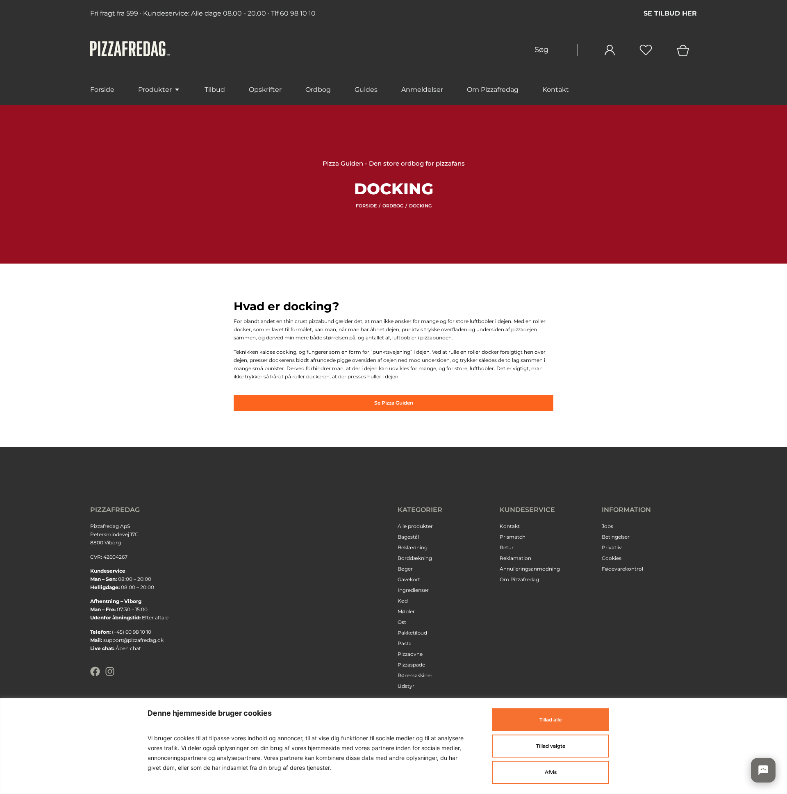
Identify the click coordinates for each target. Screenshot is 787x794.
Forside (102, 89)
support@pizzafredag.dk (133, 640)
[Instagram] (110, 671)
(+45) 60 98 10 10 (131, 632)
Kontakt (555, 89)
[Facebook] (95, 671)
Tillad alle (550, 720)
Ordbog (318, 89)
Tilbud (215, 89)
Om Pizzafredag (493, 89)
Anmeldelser (422, 89)
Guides (366, 89)
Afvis (551, 772)
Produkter (155, 89)
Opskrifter (265, 89)
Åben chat (128, 648)
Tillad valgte (550, 746)
